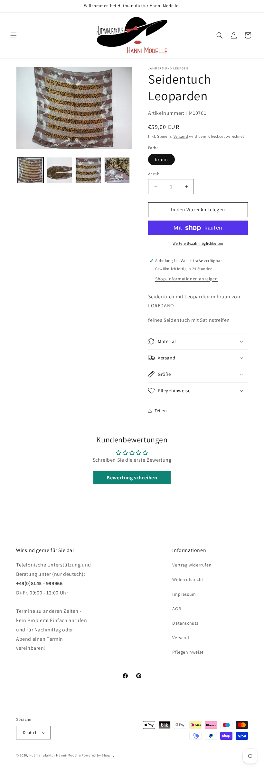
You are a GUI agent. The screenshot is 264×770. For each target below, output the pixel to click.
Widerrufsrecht (187, 579)
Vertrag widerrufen (192, 565)
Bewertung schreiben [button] (132, 477)
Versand (181, 136)
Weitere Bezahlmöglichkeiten (198, 243)
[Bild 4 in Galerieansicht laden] (117, 170)
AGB (176, 608)
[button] (13, 35)
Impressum (184, 594)
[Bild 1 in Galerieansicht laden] (30, 170)
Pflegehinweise (187, 652)
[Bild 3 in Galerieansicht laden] (88, 170)
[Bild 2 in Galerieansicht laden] (59, 170)
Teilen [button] (161, 410)
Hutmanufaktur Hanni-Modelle (55, 755)
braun (161, 159)
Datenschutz (185, 623)
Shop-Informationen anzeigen (186, 279)
